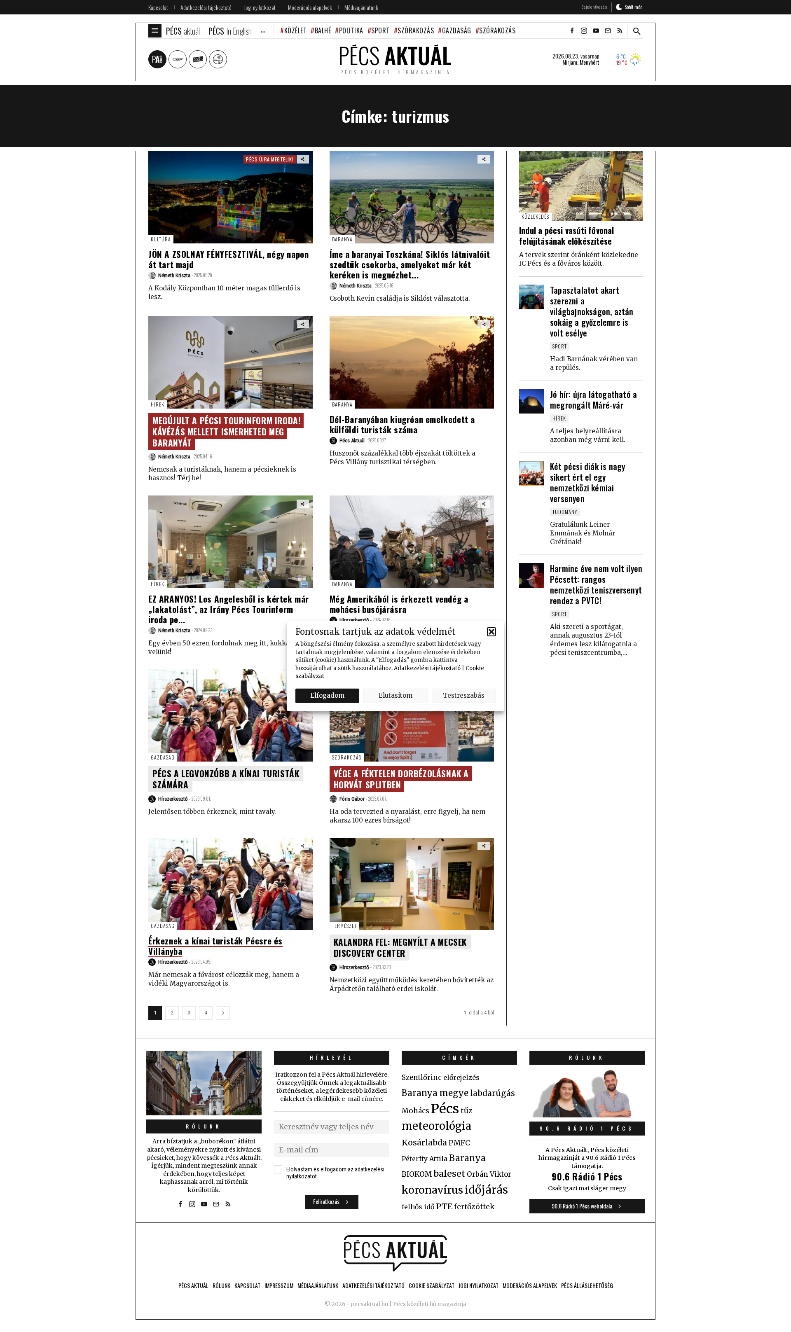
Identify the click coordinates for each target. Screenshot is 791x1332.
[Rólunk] (204, 1083)
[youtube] (595, 31)
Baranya (342, 239)
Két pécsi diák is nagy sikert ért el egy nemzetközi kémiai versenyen (587, 482)
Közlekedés (535, 216)
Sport (380, 30)
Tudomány (564, 511)
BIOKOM (417, 1174)
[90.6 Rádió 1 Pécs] (587, 1114)
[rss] (619, 31)
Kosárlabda (424, 1142)
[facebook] (572, 31)
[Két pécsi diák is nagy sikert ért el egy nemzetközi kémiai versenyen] (531, 473)
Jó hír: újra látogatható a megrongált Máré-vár (593, 399)
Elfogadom (327, 695)
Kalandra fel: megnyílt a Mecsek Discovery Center (400, 947)
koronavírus (432, 1189)
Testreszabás (463, 695)
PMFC (459, 1142)
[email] (607, 31)
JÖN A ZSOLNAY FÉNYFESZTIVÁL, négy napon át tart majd (228, 259)
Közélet (295, 30)
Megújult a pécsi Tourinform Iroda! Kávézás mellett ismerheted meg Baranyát (226, 431)
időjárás (486, 1189)
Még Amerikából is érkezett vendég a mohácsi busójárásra (399, 603)
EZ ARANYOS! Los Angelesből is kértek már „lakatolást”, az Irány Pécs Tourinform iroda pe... (228, 609)
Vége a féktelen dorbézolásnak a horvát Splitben (401, 779)
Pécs (445, 1108)
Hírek (157, 404)
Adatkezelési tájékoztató (427, 667)
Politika (351, 30)
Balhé (323, 30)
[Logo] (395, 1253)
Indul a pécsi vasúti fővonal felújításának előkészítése (566, 235)
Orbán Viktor (489, 1174)
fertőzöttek (474, 1206)
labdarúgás (492, 1093)
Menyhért (589, 62)
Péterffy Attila (424, 1158)
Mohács (415, 1110)
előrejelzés (461, 1077)
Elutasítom (395, 695)
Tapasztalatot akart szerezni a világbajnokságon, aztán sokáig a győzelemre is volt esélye (592, 311)
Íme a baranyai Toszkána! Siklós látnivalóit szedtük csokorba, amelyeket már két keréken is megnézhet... (410, 264)
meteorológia (436, 1126)
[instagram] (584, 31)
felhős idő (418, 1207)
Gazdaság (456, 30)
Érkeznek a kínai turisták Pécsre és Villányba (215, 945)
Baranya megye (435, 1093)
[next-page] (223, 1013)
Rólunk (204, 1126)
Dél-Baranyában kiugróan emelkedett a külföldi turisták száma (402, 424)
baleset (449, 1173)
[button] (491, 631)
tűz (467, 1110)
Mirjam (569, 62)
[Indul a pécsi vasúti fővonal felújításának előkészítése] (581, 186)
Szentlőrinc (422, 1077)
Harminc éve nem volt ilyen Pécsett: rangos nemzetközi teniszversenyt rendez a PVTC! (596, 584)
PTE (444, 1206)
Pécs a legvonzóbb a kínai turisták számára (225, 779)
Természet (344, 925)
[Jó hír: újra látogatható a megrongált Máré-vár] (531, 401)
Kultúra (161, 239)
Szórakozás (416, 30)
